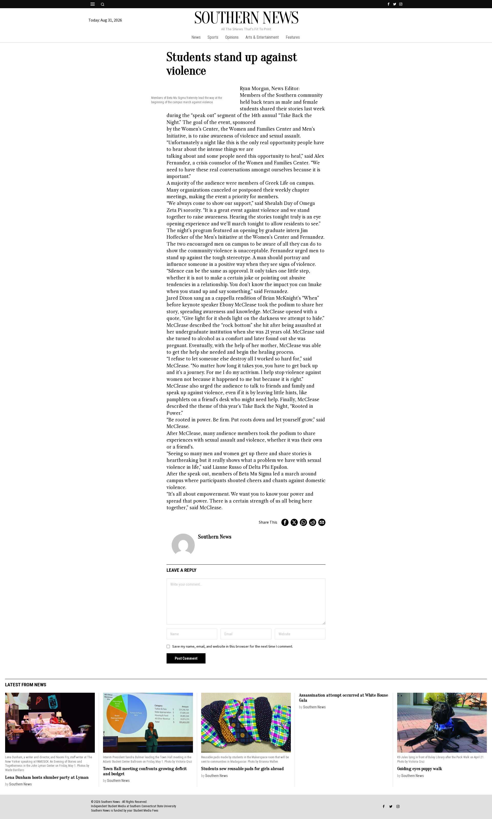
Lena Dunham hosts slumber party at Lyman (47, 777)
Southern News (214, 537)
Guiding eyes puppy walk (419, 768)
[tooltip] (388, 4)
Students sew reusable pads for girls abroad (242, 768)
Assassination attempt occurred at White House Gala (343, 698)
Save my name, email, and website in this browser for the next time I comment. (232, 646)
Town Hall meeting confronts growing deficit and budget (145, 771)
